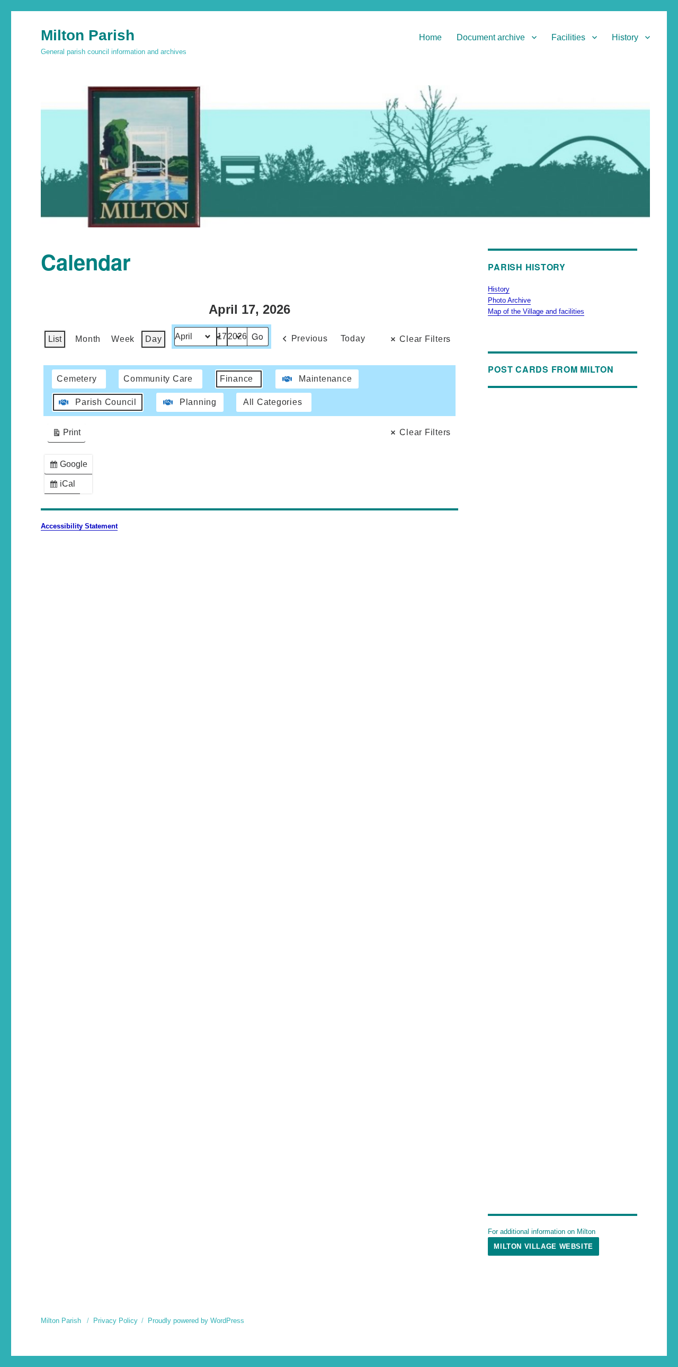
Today (353, 338)
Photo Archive (509, 300)
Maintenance (325, 378)
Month (88, 338)
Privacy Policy (115, 1321)
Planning (198, 402)
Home (430, 37)
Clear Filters (425, 338)
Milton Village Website (543, 1246)
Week (123, 338)
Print (66, 435)
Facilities (568, 37)
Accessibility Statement (79, 526)
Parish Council (106, 402)
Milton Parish (88, 35)
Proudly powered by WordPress (196, 1321)
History (625, 37)
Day (153, 338)
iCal (64, 486)
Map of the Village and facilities (536, 311)
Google (70, 467)
